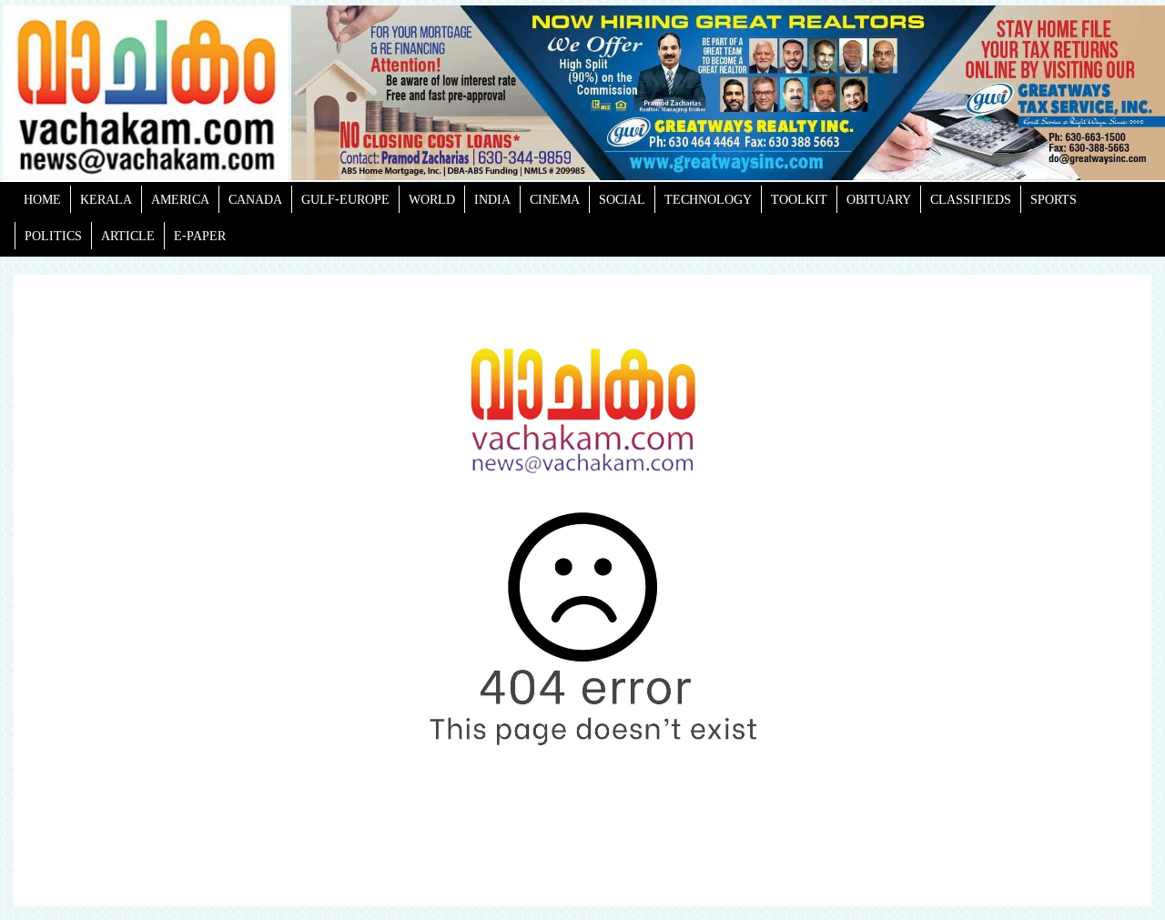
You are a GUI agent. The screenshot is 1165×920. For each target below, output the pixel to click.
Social (622, 198)
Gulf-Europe (345, 198)
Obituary (878, 198)
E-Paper (200, 235)
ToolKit (799, 198)
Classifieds (970, 198)
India (492, 198)
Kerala (106, 198)
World (432, 198)
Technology (708, 198)
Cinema (555, 198)
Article (128, 235)
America (180, 198)
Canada (255, 198)
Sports (1053, 198)
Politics (53, 235)
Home (42, 198)
